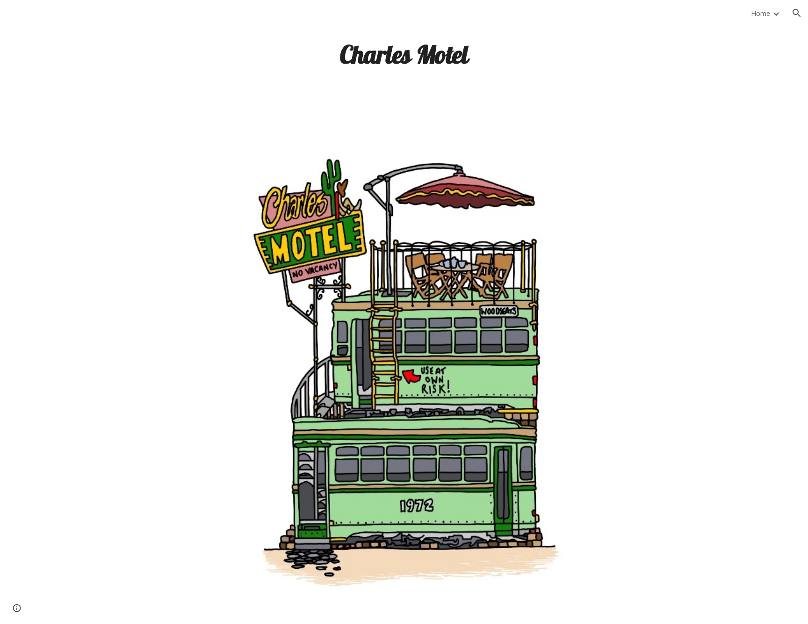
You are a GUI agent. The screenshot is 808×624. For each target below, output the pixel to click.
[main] (404, 53)
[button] (797, 13)
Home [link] (760, 13)
